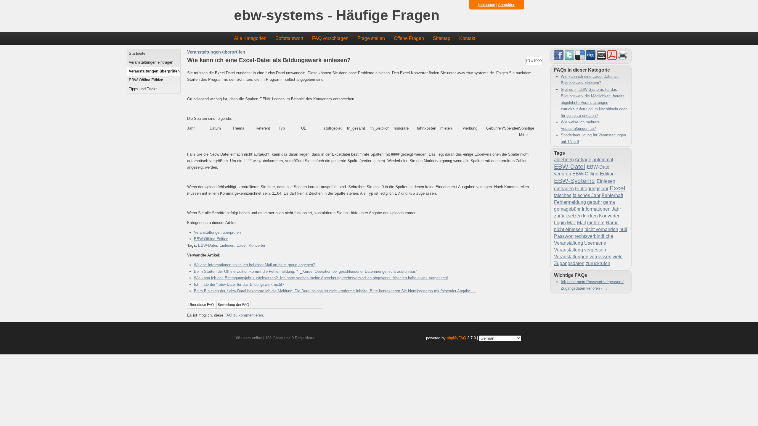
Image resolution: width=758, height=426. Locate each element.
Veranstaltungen (571, 256)
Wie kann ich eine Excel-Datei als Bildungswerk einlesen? (590, 79)
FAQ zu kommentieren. (244, 315)
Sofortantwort (289, 38)
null (623, 229)
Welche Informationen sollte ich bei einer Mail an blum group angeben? (254, 265)
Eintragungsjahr (591, 188)
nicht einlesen (568, 229)
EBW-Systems (574, 180)
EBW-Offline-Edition (593, 173)
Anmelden (506, 4)
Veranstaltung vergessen (580, 249)
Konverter (257, 245)
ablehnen (564, 159)
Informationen (596, 209)
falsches (562, 195)
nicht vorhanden (601, 229)
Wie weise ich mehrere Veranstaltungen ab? (580, 125)
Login (560, 222)
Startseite (137, 53)
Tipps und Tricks (143, 89)
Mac (571, 222)
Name (612, 222)
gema (609, 202)
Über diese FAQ (201, 305)
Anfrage (583, 159)
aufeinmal (602, 159)
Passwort (564, 236)
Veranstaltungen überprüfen (154, 71)
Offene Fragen (409, 38)
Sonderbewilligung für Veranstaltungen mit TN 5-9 (593, 138)
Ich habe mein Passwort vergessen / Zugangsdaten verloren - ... (592, 285)
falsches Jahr (586, 195)
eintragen (564, 188)
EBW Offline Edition (146, 80)
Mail (581, 222)
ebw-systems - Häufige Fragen (336, 15)
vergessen (600, 256)
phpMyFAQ (456, 338)
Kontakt (467, 38)
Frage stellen (371, 38)
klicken (590, 215)
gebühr (594, 202)
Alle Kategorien (250, 38)
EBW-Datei (207, 245)
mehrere (596, 222)
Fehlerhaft (612, 195)
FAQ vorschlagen (330, 38)
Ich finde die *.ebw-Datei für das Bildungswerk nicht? (239, 284)
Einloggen (486, 4)
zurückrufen (598, 263)
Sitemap (441, 38)
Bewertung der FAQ (233, 305)
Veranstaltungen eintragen (151, 62)
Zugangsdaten (569, 263)
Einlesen (226, 245)
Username (595, 243)
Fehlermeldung (570, 202)
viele (618, 256)
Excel (241, 245)
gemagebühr (567, 209)
